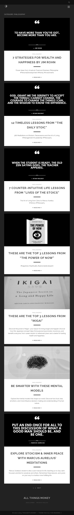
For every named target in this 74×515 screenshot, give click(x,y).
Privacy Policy (42, 502)
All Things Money (37, 498)
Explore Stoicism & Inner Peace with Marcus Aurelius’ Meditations (37, 458)
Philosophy (37, 54)
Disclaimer (30, 502)
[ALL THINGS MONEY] (6, 7)
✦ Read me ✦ (37, 77)
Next (39, 488)
